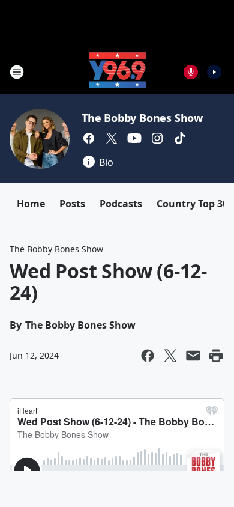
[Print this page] (216, 355)
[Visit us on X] (111, 138)
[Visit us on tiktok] (180, 138)
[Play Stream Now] (214, 72)
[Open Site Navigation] (17, 72)
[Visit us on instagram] (157, 138)
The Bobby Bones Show (142, 118)
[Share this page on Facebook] (147, 355)
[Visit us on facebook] (89, 138)
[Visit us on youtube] (134, 138)
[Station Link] (117, 71)
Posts (72, 203)
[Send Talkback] (191, 72)
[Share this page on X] (170, 355)
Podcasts (121, 203)
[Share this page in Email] (193, 355)
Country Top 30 (192, 203)
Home (31, 203)
